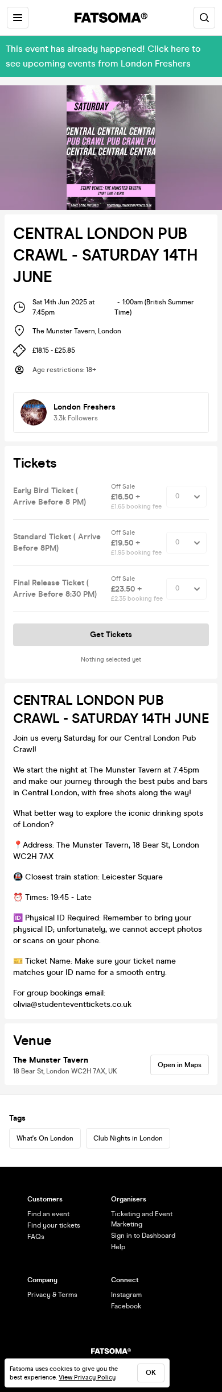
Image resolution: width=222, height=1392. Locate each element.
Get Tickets (111, 634)
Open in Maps (180, 1065)
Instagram (126, 1295)
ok (151, 1373)
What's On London (45, 1138)
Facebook (126, 1306)
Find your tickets (53, 1225)
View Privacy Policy (87, 1377)
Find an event (48, 1214)
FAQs (35, 1237)
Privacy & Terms (52, 1295)
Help (118, 1247)
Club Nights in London (128, 1138)
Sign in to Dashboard (143, 1236)
